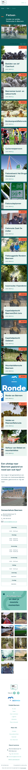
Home (2, 8)
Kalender (14, 737)
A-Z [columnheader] (21, 43)
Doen (8, 8)
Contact (14, 731)
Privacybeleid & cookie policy (20, 765)
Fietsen (14, 8)
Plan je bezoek (14, 722)
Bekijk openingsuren (14, 759)
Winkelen (14, 719)
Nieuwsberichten (14, 734)
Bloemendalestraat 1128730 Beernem (9, 514)
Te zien (14, 708)
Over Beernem (14, 739)
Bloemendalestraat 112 (15, 748)
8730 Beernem (13, 751)
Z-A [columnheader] (25, 43)
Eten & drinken (14, 714)
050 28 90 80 (7, 518)
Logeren (14, 716)
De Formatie (23, 768)
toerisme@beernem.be (10, 521)
